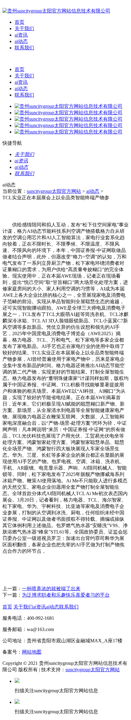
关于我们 (24, 28)
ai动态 (21, 41)
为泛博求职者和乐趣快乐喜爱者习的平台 (66, 595)
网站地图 (31, 651)
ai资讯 (21, 34)
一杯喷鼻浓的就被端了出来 (51, 588)
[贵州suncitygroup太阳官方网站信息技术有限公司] (56, 10)
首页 (19, 22)
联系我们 (24, 47)
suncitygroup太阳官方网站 (54, 191)
